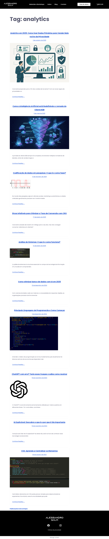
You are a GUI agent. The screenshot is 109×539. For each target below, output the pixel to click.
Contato (63, 4)
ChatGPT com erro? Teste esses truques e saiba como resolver (39, 374)
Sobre (49, 4)
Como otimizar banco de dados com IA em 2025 (39, 281)
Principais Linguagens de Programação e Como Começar (39, 310)
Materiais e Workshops (36, 4)
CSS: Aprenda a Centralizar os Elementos (39, 451)
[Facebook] (48, 525)
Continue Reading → (18, 97)
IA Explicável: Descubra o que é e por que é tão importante (39, 422)
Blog (56, 4)
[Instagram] (60, 525)
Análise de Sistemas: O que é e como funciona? (39, 242)
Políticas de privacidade (54, 530)
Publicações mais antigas (19, 509)
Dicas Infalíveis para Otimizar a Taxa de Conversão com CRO (39, 213)
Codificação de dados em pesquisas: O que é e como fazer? (39, 173)
